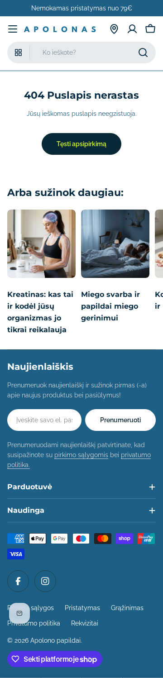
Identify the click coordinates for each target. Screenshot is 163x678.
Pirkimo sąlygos (30, 607)
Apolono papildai (55, 640)
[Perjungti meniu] (12, 29)
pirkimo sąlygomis (81, 454)
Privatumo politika (33, 623)
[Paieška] (143, 52)
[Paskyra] (132, 29)
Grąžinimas (127, 607)
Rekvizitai (84, 623)
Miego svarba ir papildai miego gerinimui (110, 306)
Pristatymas (82, 607)
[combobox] (81, 52)
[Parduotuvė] (114, 29)
